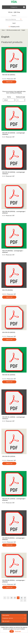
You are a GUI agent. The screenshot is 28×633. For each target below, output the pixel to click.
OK (11, 631)
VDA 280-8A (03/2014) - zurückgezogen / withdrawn (13, 538)
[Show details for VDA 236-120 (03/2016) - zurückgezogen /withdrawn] (14, 118)
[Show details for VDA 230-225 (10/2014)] (14, 441)
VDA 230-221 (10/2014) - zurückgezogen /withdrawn (13, 417)
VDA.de (10, 12)
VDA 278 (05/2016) (7, 290)
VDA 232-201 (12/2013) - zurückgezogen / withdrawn (14, 499)
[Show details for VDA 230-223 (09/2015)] (14, 317)
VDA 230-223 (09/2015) (8, 332)
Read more (18, 631)
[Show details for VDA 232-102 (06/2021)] (14, 60)
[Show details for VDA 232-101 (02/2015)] (14, 360)
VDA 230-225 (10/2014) (8, 456)
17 (25, 597)
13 (11, 597)
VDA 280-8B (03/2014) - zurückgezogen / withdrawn (13, 581)
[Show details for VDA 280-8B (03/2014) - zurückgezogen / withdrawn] (14, 565)
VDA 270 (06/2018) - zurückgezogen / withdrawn (12, 251)
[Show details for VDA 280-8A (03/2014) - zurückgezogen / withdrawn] (14, 523)
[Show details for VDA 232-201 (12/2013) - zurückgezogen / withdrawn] (14, 484)
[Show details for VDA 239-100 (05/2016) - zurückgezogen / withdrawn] (14, 196)
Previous (8, 597)
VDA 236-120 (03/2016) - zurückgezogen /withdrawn (13, 133)
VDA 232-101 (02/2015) (8, 374)
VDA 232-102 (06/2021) (8, 74)
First (4, 597)
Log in (14, 23)
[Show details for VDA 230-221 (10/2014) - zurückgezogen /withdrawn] (14, 402)
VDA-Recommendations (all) (13, 30)
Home (3, 30)
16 (21, 597)
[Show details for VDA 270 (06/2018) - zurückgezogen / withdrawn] (14, 236)
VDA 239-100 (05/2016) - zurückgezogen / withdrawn (14, 212)
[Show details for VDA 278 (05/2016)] (14, 275)
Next (21, 600)
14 (14, 597)
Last (25, 600)
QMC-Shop (17, 12)
